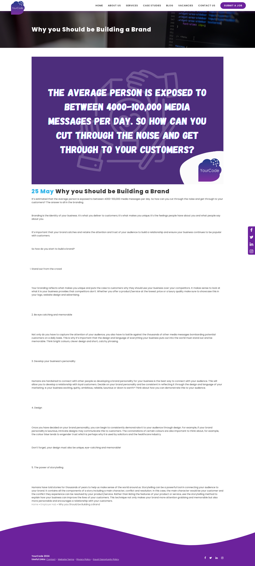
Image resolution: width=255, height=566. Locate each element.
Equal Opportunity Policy (106, 559)
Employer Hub (48, 504)
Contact (50, 559)
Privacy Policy (83, 559)
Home (35, 504)
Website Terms (66, 559)
